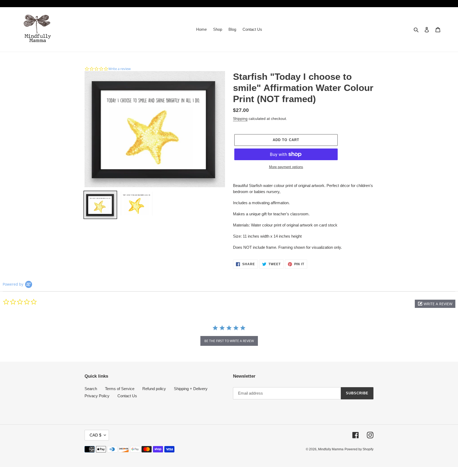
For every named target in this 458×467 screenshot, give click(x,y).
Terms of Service (119, 388)
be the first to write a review (229, 341)
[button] (435, 304)
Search (91, 388)
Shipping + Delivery (191, 388)
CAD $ (95, 435)
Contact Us (127, 396)
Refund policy (154, 388)
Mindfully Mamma (331, 449)
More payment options (286, 167)
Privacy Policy (97, 396)
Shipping (240, 118)
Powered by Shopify (359, 449)
